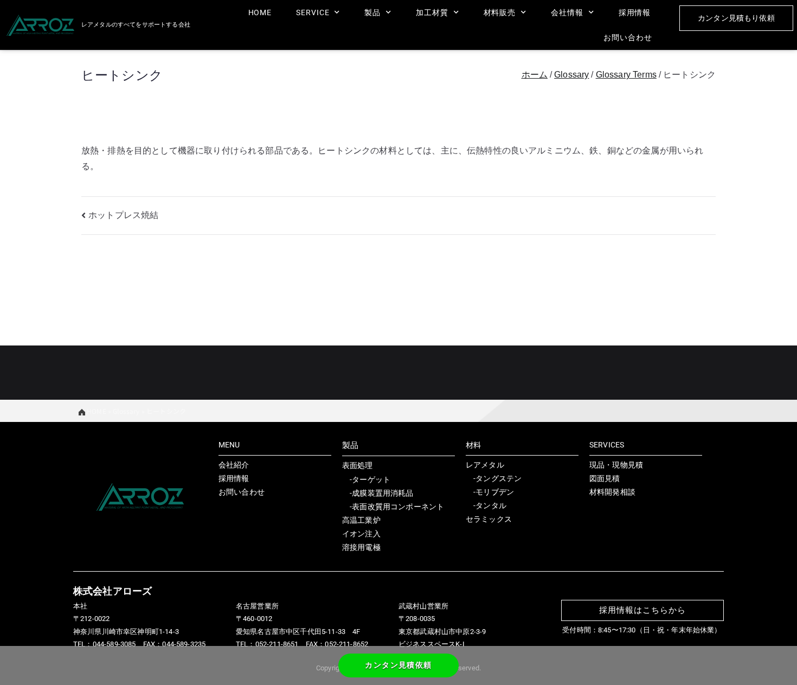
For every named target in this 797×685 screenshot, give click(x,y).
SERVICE (312, 12)
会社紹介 (233, 464)
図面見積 (604, 478)
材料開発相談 (612, 492)
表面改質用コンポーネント (398, 506)
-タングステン (494, 478)
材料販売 (500, 12)
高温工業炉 (361, 520)
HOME (260, 12)
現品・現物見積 (616, 464)
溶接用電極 (361, 547)
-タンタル (486, 505)
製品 (372, 12)
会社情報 (567, 12)
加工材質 (432, 12)
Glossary (126, 410)
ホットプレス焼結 (123, 215)
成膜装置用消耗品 (382, 493)
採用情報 (635, 12)
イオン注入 (361, 533)
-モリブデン (490, 492)
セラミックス (489, 519)
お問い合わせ (627, 37)
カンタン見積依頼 (398, 665)
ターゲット (371, 479)
